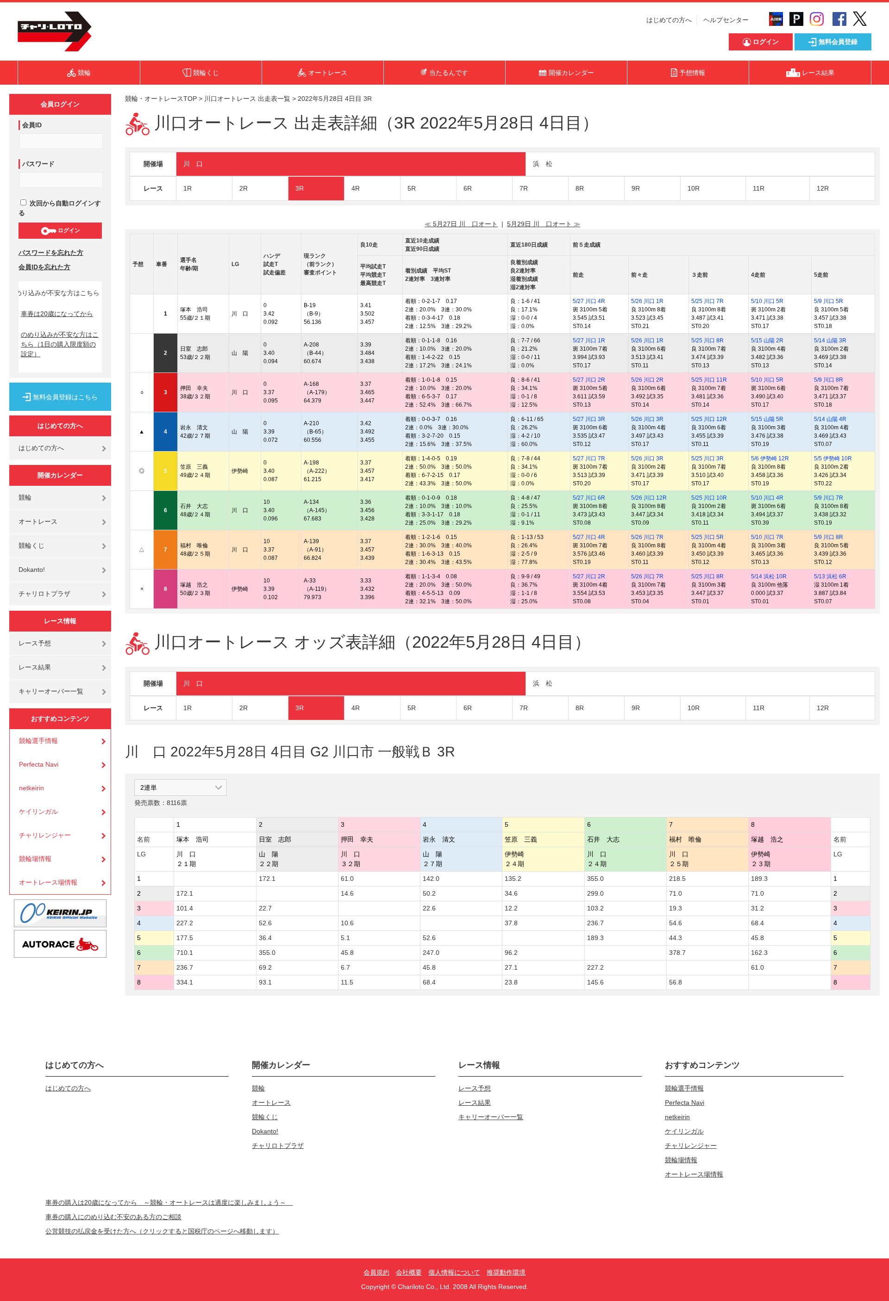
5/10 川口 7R (767, 537)
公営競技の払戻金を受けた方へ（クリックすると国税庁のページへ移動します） (162, 1231)
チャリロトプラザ (44, 593)
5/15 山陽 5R (767, 419)
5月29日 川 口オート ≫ (543, 224)
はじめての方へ (669, 20)
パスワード (38, 163)
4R (355, 188)
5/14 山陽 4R (830, 419)
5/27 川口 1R (589, 340)
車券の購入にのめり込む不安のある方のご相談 (113, 1216)
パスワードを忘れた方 (51, 252)
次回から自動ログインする (60, 208)
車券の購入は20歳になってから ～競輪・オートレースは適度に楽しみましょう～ (169, 1202)
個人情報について (454, 1272)
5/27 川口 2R (589, 380)
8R (580, 188)
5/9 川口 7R (828, 498)
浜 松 (542, 163)
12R (823, 188)
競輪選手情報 (38, 740)
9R (636, 188)
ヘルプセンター (726, 20)
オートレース (38, 521)
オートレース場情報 (48, 882)
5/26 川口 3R (647, 419)
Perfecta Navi (38, 764)
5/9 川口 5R (828, 301)
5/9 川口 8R (828, 380)
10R (694, 188)
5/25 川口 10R (709, 498)
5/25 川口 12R (709, 419)
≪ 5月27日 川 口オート (461, 224)
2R (243, 188)
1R (187, 188)
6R (467, 188)
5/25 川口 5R (707, 537)
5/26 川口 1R (647, 301)
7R (524, 188)
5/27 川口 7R (589, 458)
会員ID (32, 125)
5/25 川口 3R (707, 458)
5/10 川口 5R (767, 301)
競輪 (25, 497)
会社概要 (409, 1272)
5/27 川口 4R (589, 301)
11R (758, 188)
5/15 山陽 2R (767, 340)
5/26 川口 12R (649, 498)
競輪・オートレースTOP (161, 98)
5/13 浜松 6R (830, 576)
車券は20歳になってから (57, 313)
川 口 (193, 163)
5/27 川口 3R (589, 419)
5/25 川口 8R (707, 340)
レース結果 (35, 667)
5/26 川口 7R (647, 537)
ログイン (68, 230)
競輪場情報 (35, 858)
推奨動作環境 (506, 1272)
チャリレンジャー (45, 835)
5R (411, 188)
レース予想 (35, 643)
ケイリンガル (38, 811)
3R (299, 188)
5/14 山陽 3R (830, 340)
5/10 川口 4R (767, 498)
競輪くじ (31, 545)
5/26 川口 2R (647, 380)
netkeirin (31, 788)
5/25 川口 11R (709, 380)
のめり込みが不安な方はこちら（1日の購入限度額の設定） (60, 344)
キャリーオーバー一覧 (51, 691)
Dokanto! (32, 569)
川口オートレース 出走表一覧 (247, 98)
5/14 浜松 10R (769, 576)
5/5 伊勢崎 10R (833, 458)
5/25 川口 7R (707, 301)
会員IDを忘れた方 (44, 267)
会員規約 (376, 1272)
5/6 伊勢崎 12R (770, 458)
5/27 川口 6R (589, 498)
